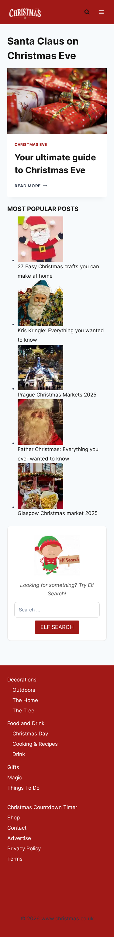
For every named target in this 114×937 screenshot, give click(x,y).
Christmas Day (30, 734)
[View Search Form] (86, 12)
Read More (31, 185)
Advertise (19, 838)
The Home (25, 700)
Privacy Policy (24, 848)
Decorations (21, 680)
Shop (13, 818)
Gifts (13, 767)
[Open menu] (101, 12)
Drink (18, 754)
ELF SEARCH (57, 627)
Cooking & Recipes (35, 744)
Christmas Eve (31, 144)
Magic (14, 778)
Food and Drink (25, 723)
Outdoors (23, 690)
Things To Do (23, 788)
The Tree (23, 711)
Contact (16, 828)
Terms (14, 859)
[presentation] (57, 101)
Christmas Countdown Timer (42, 807)
